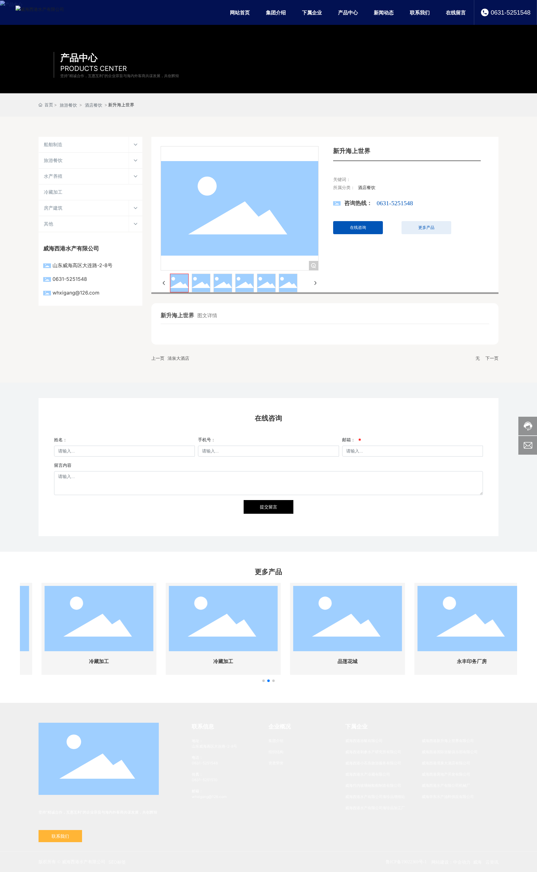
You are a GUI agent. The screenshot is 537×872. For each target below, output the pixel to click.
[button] (263, 681)
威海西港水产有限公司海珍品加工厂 (375, 807)
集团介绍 (275, 740)
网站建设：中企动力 (450, 862)
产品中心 (79, 57)
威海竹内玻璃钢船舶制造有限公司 (373, 785)
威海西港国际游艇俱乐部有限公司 (450, 751)
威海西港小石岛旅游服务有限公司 (373, 763)
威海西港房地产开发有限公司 (446, 774)
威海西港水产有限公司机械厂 (446, 785)
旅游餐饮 (68, 105)
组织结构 (275, 751)
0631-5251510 (205, 779)
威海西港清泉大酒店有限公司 (446, 763)
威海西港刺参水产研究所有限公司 (373, 751)
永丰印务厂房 (455, 661)
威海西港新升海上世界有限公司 (448, 740)
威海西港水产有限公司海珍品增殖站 (375, 796)
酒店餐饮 (93, 105)
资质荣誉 (275, 763)
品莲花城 (331, 661)
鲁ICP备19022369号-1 (406, 862)
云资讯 (491, 862)
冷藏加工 (82, 661)
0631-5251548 (510, 12)
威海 (477, 862)
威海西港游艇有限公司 (364, 740)
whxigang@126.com (76, 293)
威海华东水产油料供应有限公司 (448, 796)
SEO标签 (117, 862)
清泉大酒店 (178, 358)
